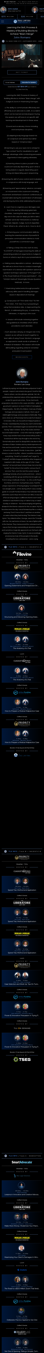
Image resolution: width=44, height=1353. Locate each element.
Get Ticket (22, 72)
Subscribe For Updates (29, 82)
